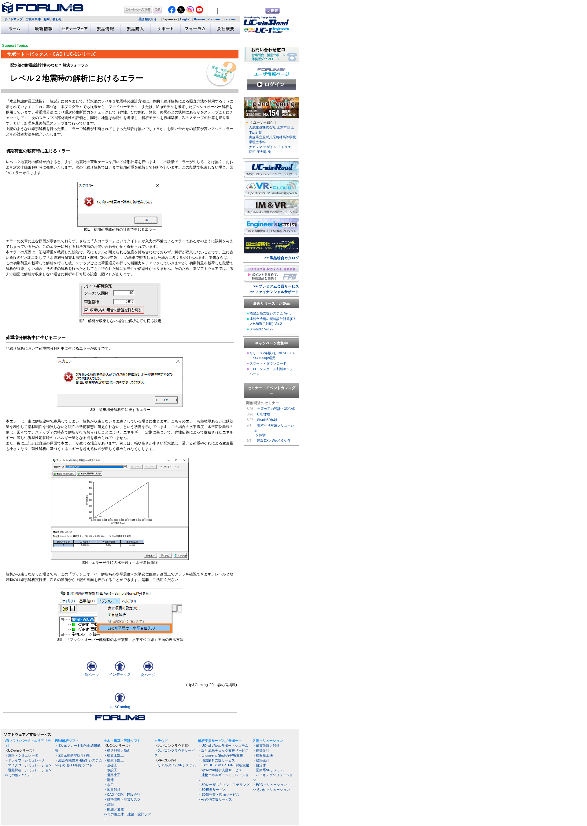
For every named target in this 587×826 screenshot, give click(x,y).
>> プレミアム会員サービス (276, 286)
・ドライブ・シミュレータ (25, 760)
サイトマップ (13, 19)
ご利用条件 (33, 19)
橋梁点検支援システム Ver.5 (270, 313)
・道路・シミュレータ (21, 755)
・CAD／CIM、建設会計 (122, 794)
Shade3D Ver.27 (261, 329)
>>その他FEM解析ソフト (74, 765)
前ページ (91, 675)
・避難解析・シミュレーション (28, 770)
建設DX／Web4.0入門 (273, 440)
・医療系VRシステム (268, 770)
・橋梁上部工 (114, 755)
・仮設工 (110, 770)
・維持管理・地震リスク (122, 799)
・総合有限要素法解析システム (78, 760)
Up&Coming (120, 707)
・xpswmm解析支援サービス (220, 770)
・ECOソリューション (270, 785)
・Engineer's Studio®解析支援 (220, 755)
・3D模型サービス (212, 789)
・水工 (109, 785)
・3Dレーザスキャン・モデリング (223, 785)
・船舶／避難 (114, 809)
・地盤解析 (112, 789)
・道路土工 (112, 775)
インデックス (120, 674)
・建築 (109, 804)
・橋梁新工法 (263, 755)
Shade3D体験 (267, 420)
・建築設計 (261, 760)
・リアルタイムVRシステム (175, 765)
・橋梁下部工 (114, 760)
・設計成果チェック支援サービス (223, 750)
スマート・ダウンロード (267, 363)
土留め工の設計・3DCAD (276, 409)
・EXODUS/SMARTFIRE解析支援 (223, 765)
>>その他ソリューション (271, 789)
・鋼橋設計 (261, 750)
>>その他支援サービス (215, 799)
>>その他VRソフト (19, 775)
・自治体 (259, 765)
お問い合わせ (52, 19)
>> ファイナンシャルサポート (274, 292)
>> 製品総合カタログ (281, 258)
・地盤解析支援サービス (216, 760)
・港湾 (109, 780)
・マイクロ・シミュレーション (28, 765)
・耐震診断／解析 (266, 745)
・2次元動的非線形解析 (72, 755)
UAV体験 (263, 414)
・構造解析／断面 (117, 750)
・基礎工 (110, 765)
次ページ (148, 675)
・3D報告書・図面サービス (218, 794)
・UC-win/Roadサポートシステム (223, 745)
